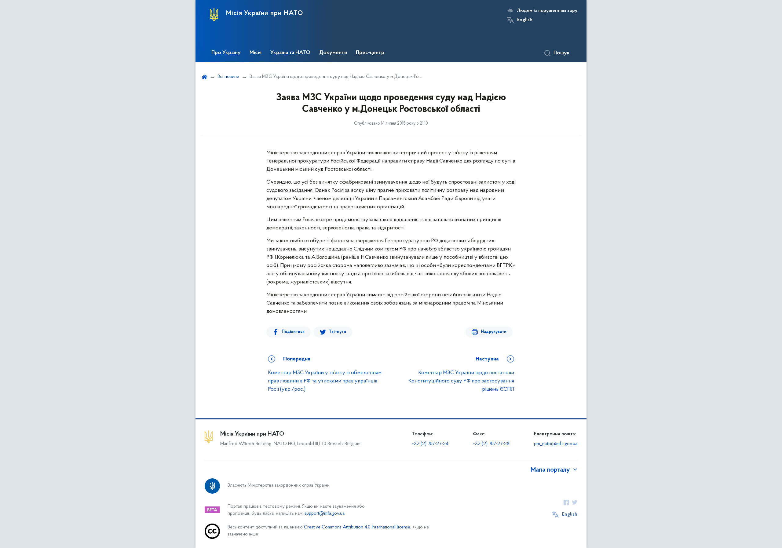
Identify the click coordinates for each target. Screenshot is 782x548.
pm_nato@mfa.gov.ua (555, 443)
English (524, 19)
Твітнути (337, 332)
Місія (255, 53)
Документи (333, 53)
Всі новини (228, 76)
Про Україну (226, 53)
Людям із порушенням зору (547, 10)
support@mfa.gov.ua (325, 513)
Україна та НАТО (290, 53)
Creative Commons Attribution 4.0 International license (357, 527)
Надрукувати (493, 332)
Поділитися (293, 332)
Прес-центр (370, 53)
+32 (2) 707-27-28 (491, 443)
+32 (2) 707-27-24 (430, 443)
